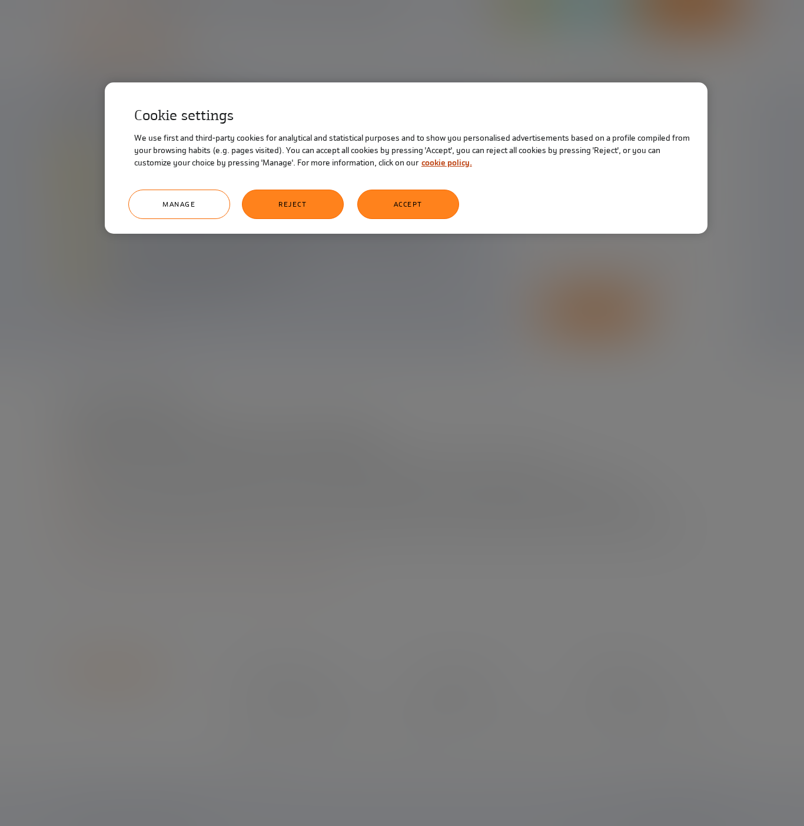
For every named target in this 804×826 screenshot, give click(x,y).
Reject (292, 204)
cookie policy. (446, 163)
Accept (408, 204)
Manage (178, 204)
